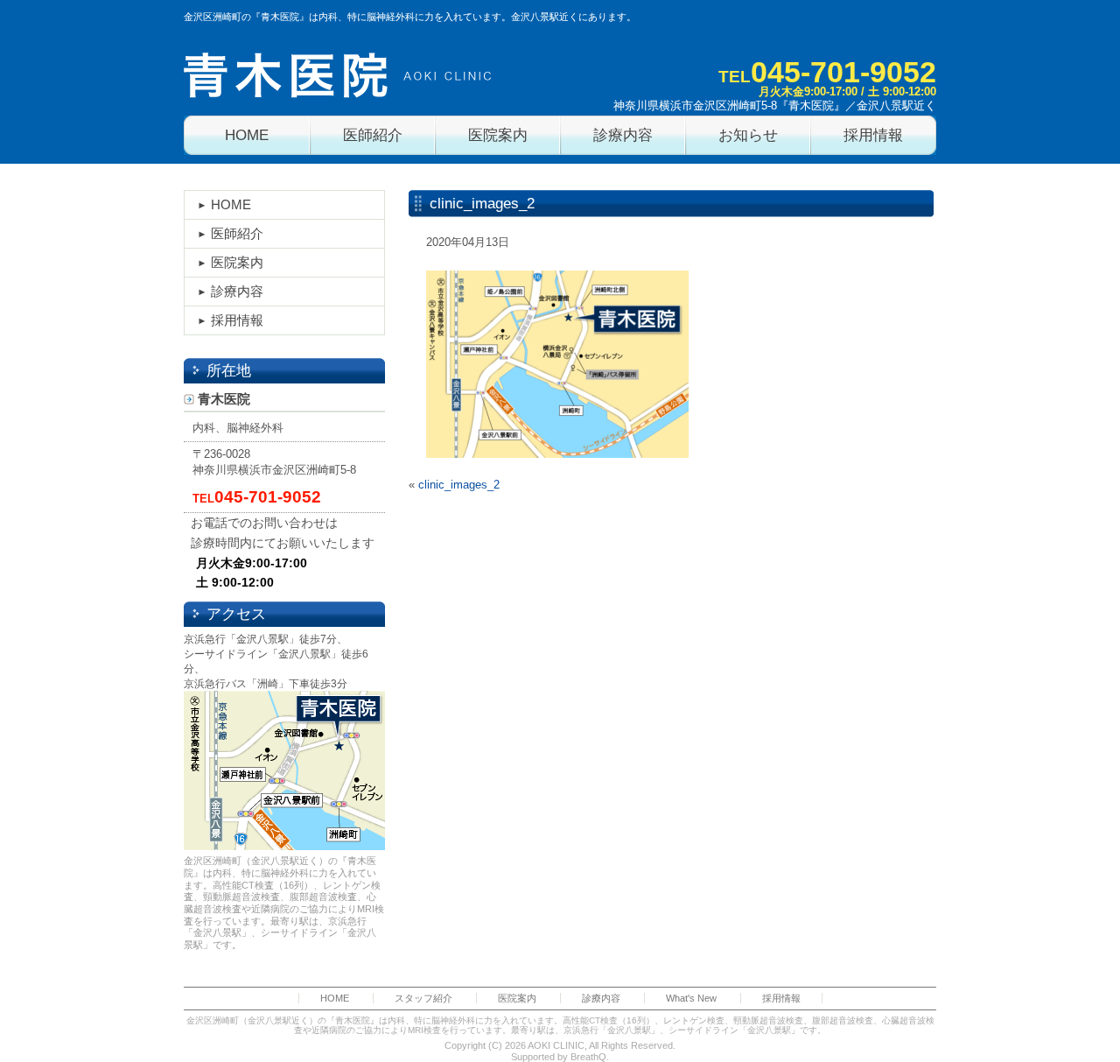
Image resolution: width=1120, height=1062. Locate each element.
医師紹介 (237, 233)
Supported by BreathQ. (560, 1056)
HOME (231, 204)
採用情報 (237, 320)
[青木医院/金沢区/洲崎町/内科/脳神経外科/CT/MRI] (337, 75)
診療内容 (237, 291)
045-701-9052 (843, 72)
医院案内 (237, 262)
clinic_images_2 (459, 484)
